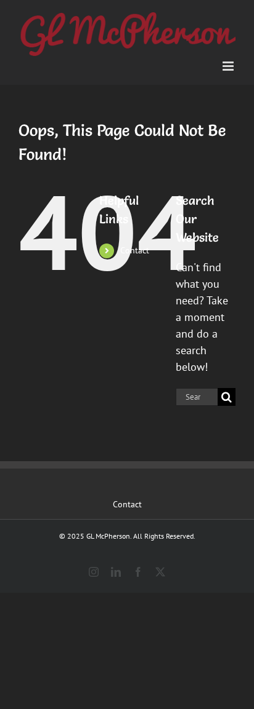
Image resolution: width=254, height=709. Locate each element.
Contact (134, 250)
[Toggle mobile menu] (229, 66)
